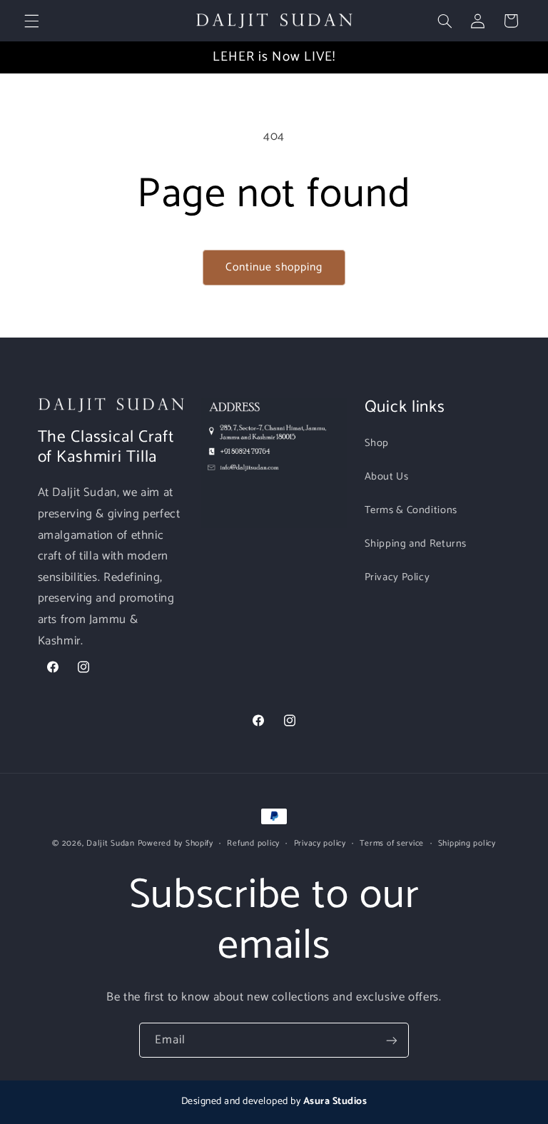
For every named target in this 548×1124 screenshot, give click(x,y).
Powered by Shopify (175, 843)
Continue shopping (274, 267)
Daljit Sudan (110, 843)
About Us (387, 476)
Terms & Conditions (411, 510)
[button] (31, 20)
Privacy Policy (397, 577)
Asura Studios (335, 1101)
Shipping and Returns (416, 543)
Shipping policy (467, 843)
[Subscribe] (391, 1040)
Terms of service (392, 843)
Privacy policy (320, 843)
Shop (377, 443)
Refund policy (253, 843)
